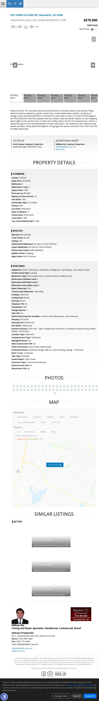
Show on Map (56, 465)
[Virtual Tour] (20, 3)
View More (60, 149)
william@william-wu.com (66, 147)
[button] (4, 696)
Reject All (76, 696)
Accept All (90, 696)
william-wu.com (18, 651)
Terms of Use (87, 685)
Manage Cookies (61, 696)
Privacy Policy (73, 685)
